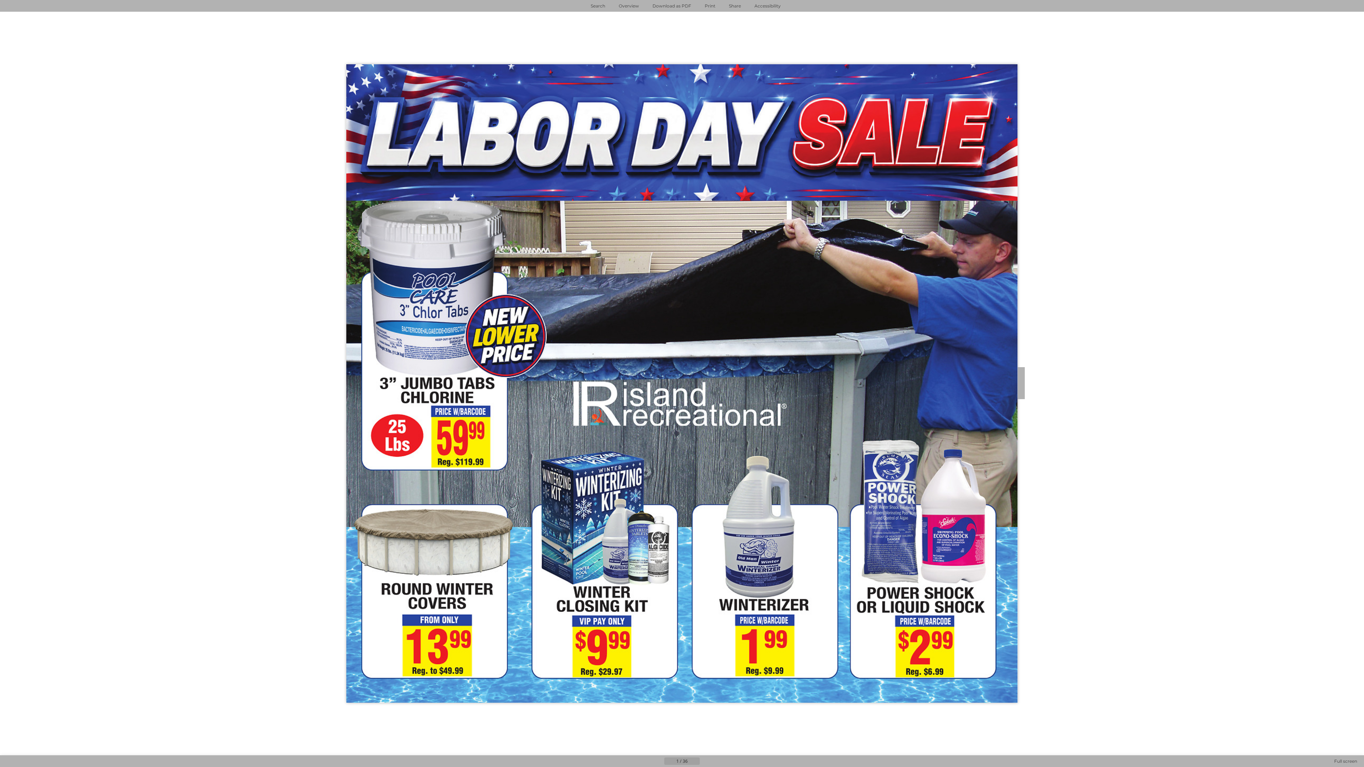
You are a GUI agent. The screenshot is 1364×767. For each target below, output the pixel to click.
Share (735, 6)
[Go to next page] (705, 761)
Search (598, 6)
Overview (629, 6)
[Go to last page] (716, 761)
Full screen (1345, 761)
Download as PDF (672, 6)
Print (710, 6)
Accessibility (767, 6)
